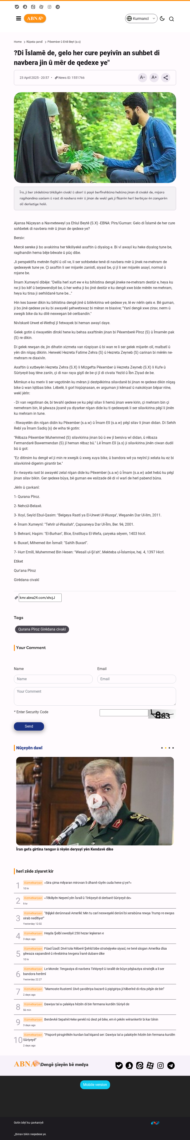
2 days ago (29, 994)
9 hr (25, 903)
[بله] (119, 1065)
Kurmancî (140, 18)
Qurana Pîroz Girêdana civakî (42, 629)
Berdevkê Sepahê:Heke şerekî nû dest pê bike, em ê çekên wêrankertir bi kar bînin (91, 1019)
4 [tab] (173, 748)
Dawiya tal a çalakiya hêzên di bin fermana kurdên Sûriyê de (76, 1004)
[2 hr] (95, 801)
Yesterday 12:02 (32, 923)
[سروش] (129, 1065)
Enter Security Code (31, 712)
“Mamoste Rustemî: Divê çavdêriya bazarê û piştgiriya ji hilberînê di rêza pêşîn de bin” (94, 989)
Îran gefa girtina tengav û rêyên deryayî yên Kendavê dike (64, 849)
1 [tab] (162, 748)
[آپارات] (150, 1065)
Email (102, 669)
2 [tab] (165, 748)
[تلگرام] (171, 1065)
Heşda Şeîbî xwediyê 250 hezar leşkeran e (64, 933)
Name (19, 669)
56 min (27, 1010)
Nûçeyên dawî (29, 748)
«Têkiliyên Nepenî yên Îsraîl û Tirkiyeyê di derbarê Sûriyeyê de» (77, 898)
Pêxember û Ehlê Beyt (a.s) (64, 41)
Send (29, 726)
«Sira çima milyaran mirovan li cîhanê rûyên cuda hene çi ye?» (78, 883)
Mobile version (95, 1084)
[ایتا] (140, 1065)
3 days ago (29, 939)
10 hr (26, 888)
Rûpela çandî (34, 41)
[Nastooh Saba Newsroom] (157, 1122)
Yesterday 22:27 (32, 979)
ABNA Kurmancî (74, 18)
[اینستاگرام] (160, 1065)
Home (18, 41)
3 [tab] (169, 748)
